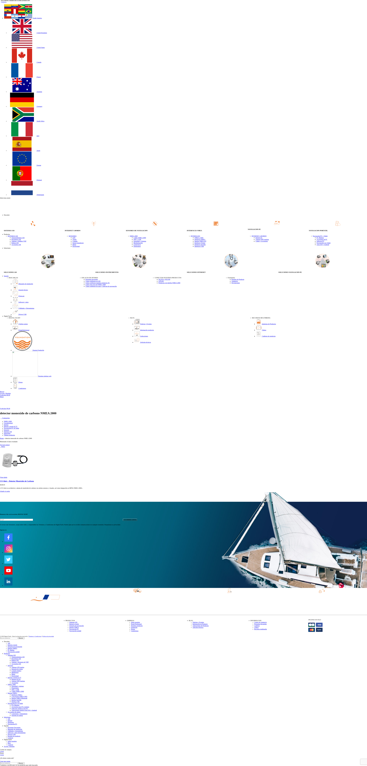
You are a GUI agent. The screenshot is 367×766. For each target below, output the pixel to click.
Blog (9, 743)
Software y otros (23, 302)
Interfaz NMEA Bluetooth (19, 698)
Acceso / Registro (9, 746)
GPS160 (161, 281)
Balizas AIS (15, 243)
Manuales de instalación (25, 284)
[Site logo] (5, 212)
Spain (38, 150)
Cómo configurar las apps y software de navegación (101, 286)
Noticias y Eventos (146, 324)
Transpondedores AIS (18, 238)
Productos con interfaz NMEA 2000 (169, 283)
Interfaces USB (199, 246)
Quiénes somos (23, 324)
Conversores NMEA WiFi (19, 696)
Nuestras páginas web (44, 376)
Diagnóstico (15, 688)
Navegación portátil (75, 631)
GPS (73, 238)
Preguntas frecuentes (91, 279)
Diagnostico (137, 246)
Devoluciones (235, 283)
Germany (39, 106)
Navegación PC (74, 629)
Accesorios (14, 683)
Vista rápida (3, 477)
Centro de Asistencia (260, 622)
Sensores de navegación (76, 626)
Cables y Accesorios (261, 241)
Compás (74, 241)
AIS (9, 643)
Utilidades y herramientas (15, 731)
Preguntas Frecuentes (14, 727)
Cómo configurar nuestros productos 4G (97, 283)
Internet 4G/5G (16, 679)
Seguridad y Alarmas (140, 241)
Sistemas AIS (73, 622)
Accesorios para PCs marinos (20, 707)
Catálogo (257, 626)
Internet (10, 720)
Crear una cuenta (5, 761)
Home (2, 438)
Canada (38, 62)
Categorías (6, 418)
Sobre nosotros (135, 622)
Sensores (10, 665)
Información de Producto (200, 624)
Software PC (320, 241)
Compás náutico (16, 671)
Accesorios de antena (14, 712)
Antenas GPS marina (17, 667)
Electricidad (76, 246)
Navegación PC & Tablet (15, 703)
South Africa (40, 121)
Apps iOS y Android (323, 244)
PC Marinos (320, 238)
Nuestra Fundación (38, 350)
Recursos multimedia (260, 629)
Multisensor (15, 672)
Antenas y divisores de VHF (20, 662)
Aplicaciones (144, 336)
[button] (5, 491)
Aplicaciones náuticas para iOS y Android (24, 710)
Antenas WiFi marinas (262, 239)
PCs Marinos (15, 705)
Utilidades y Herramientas (26, 308)
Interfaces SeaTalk (200, 244)
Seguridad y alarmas (17, 686)
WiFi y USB (137, 239)
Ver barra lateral (5, 445)
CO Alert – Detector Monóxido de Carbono (17, 481)
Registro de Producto (237, 279)
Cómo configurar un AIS (92, 281)
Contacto (10, 738)
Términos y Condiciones (35, 636)
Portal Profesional (23, 330)
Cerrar (2, 751)
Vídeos (256, 627)
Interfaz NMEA (74, 627)
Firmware (21, 296)
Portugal (39, 180)
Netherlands (40, 195)
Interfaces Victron (199, 243)
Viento (74, 239)
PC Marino (11, 650)
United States (40, 47)
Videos (264, 330)
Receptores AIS (16, 239)
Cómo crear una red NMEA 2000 (95, 284)
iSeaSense (11, 722)
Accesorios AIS (16, 244)
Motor (74, 244)
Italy (37, 136)
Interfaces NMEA (199, 239)
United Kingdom (41, 33)
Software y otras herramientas (17, 733)
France (38, 77)
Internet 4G (258, 238)
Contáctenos (3, 2)
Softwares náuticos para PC (19, 708)
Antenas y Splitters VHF (18, 241)
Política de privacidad (48, 636)
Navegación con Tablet (323, 243)
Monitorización (138, 243)
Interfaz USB (15, 702)
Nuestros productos (137, 626)
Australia (39, 92)
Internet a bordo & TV (14, 677)
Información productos (147, 330)
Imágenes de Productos (269, 324)
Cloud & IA (137, 244)
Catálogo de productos (269, 336)
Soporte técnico (23, 290)
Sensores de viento (17, 669)
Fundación (134, 627)
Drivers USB (22, 314)
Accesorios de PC (322, 239)
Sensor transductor (78, 243)
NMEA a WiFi (198, 238)
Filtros (3, 446)
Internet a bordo (74, 624)
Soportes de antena (17, 715)
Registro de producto (14, 736)
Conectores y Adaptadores (19, 714)
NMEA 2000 (12, 684)
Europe (38, 165)
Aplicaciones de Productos (201, 626)
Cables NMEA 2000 (140, 238)
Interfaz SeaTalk (16, 700)
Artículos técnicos (145, 342)
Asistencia (234, 281)
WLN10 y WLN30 (164, 279)
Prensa (20, 382)
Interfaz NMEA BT (200, 241)
